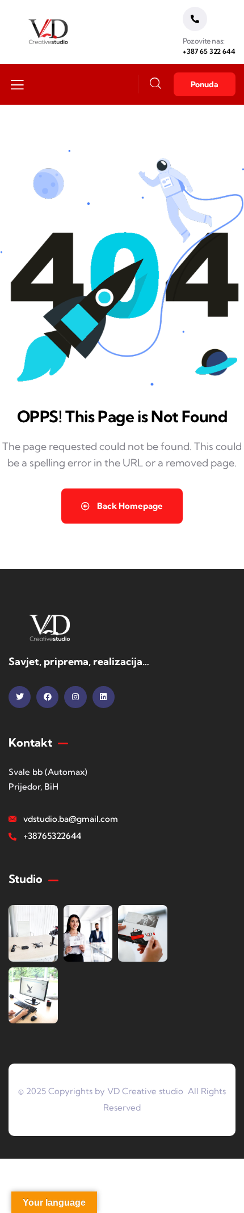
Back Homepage (129, 505)
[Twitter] (20, 697)
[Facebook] (47, 697)
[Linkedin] (103, 697)
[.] (17, 87)
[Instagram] (75, 697)
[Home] (49, 32)
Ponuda (204, 84)
